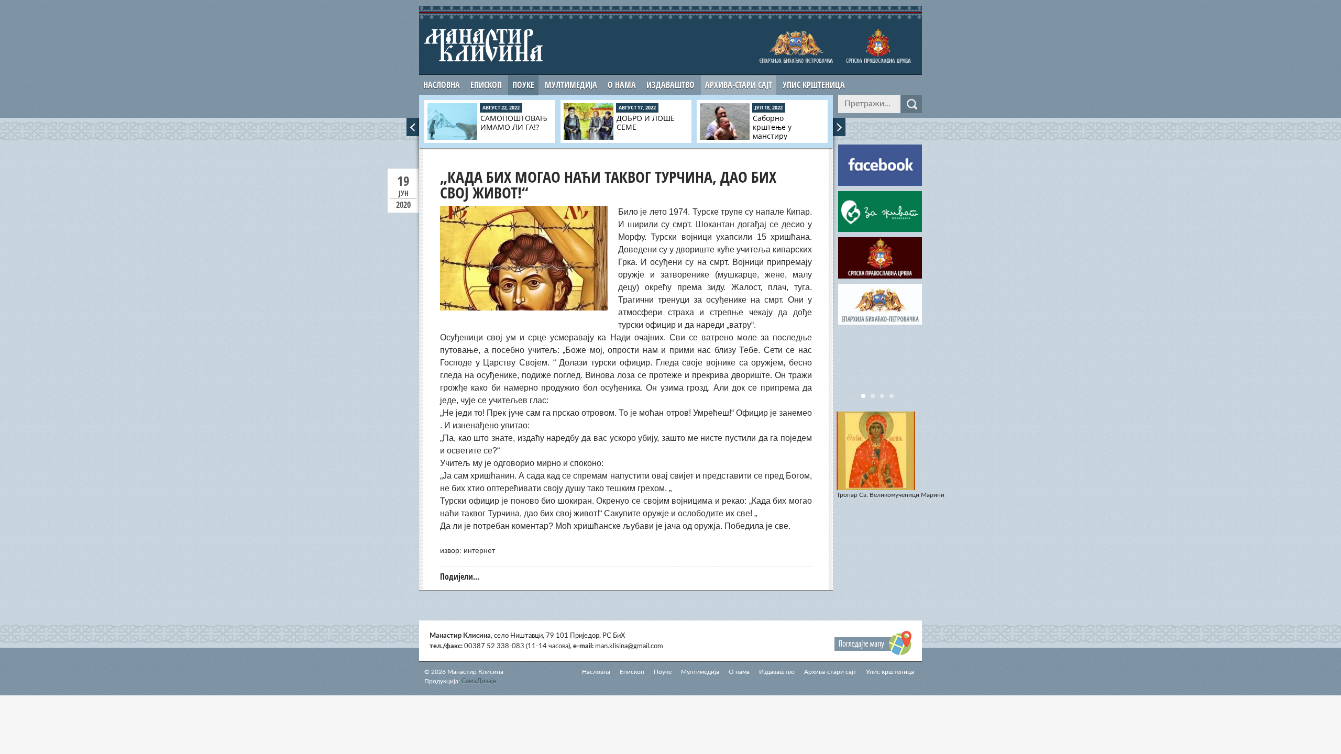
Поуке (523, 85)
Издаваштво (670, 85)
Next (839, 127)
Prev (412, 127)
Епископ (486, 85)
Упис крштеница (814, 85)
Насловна (441, 85)
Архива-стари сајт (738, 85)
